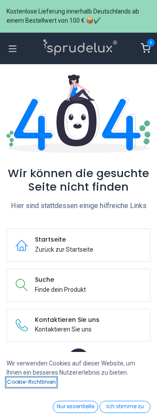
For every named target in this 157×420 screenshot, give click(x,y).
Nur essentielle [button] (75, 406)
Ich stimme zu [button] (125, 406)
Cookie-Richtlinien (31, 382)
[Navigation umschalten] (13, 48)
